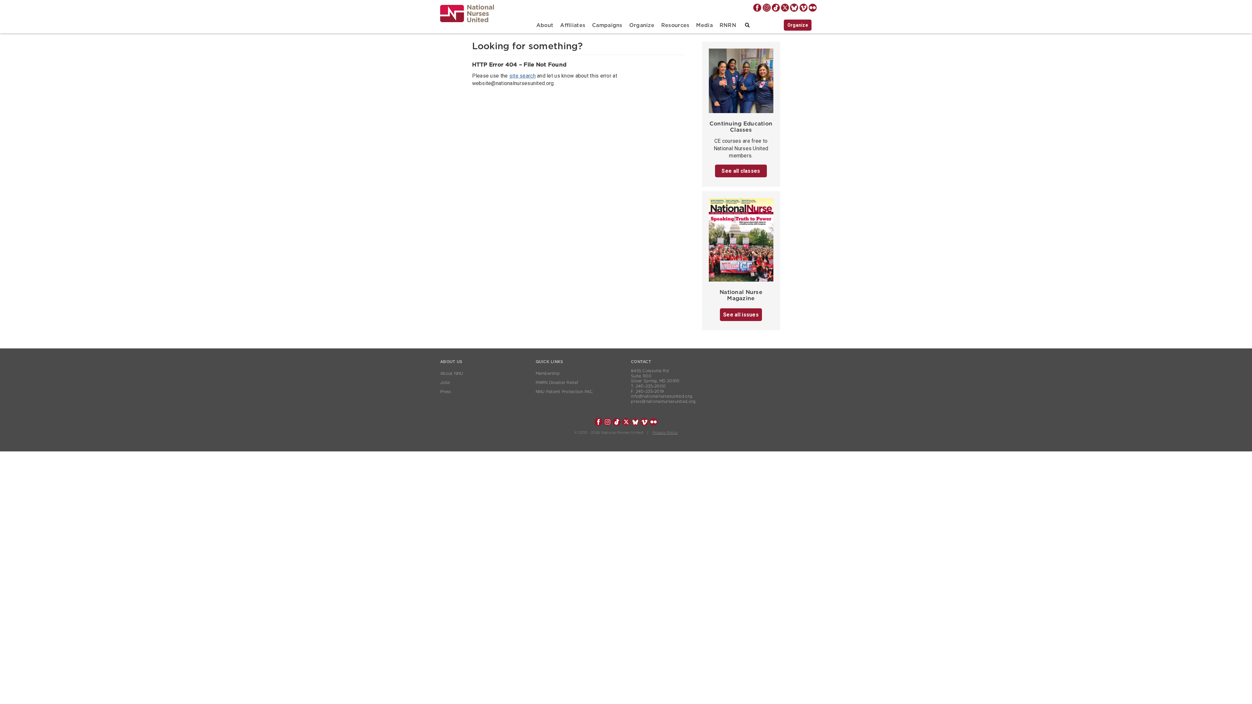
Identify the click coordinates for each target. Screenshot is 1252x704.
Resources (675, 25)
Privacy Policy (665, 432)
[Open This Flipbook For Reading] (741, 242)
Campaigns (607, 25)
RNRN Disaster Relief (557, 383)
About (544, 25)
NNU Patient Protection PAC (564, 392)
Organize (641, 25)
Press (445, 392)
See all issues (741, 315)
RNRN (728, 25)
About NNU (451, 373)
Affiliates (572, 25)
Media (704, 25)
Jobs (445, 383)
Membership (548, 373)
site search (522, 76)
